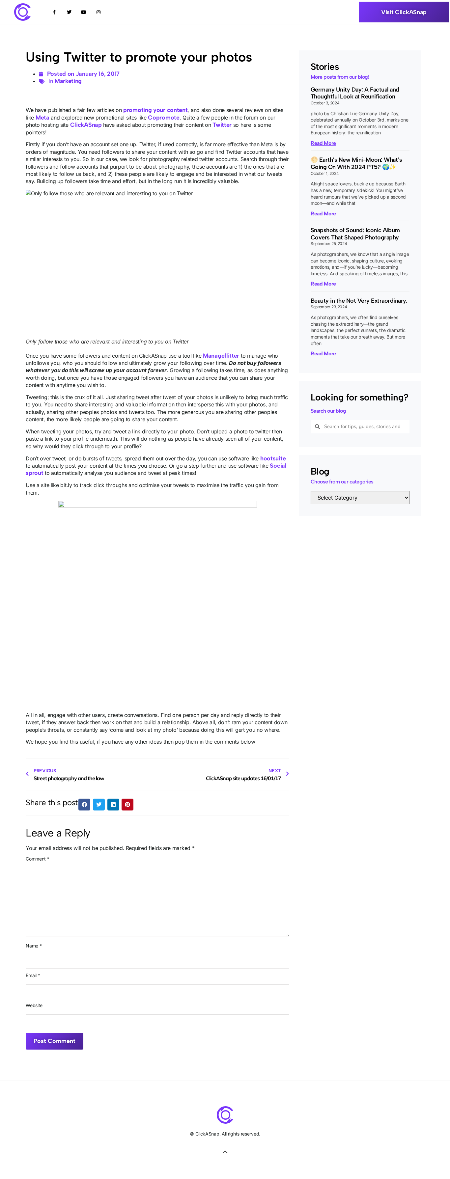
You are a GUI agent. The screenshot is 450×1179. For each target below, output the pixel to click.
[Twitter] (69, 12)
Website (34, 1005)
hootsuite (273, 458)
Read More (323, 143)
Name (34, 946)
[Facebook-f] (54, 12)
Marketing (68, 81)
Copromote (163, 117)
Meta (42, 117)
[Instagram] (98, 12)
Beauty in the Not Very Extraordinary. (359, 300)
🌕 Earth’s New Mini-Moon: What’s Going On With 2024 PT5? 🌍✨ (356, 163)
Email (33, 975)
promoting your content (155, 110)
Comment (37, 859)
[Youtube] (83, 12)
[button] (84, 804)
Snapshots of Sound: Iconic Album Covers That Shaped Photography (355, 234)
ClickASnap (86, 124)
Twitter (222, 124)
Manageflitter (221, 355)
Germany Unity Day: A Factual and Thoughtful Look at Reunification (355, 93)
